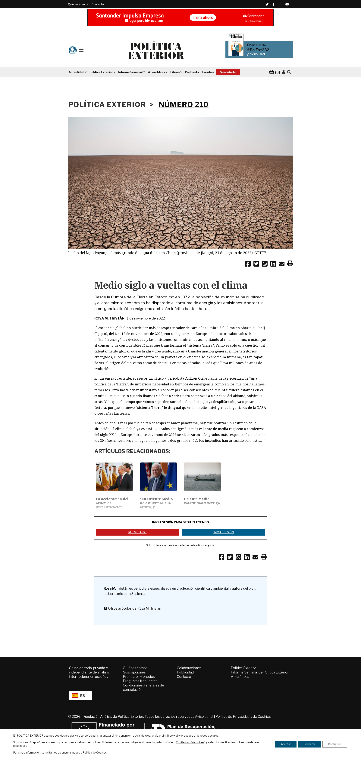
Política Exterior (243, 668)
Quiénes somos (78, 4)
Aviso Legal (204, 716)
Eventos (208, 72)
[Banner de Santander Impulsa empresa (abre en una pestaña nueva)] (180, 17)
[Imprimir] (290, 264)
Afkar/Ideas (240, 677)
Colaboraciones (189, 668)
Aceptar (286, 744)
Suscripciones (134, 672)
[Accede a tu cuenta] (283, 72)
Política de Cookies (95, 752)
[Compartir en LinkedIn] (273, 264)
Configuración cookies (190, 742)
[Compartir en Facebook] (248, 264)
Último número (256, 45)
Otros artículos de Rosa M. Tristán (134, 608)
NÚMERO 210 (184, 104)
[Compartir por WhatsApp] (265, 264)
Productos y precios (139, 677)
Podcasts (192, 72)
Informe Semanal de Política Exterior (260, 672)
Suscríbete (228, 72)
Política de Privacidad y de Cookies (243, 716)
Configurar (334, 744)
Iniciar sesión (223, 532)
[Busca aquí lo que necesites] (289, 72)
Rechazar (309, 744)
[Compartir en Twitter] (256, 264)
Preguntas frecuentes (140, 681)
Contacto (98, 4)
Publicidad (185, 672)
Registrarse (137, 532)
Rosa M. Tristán (109, 318)
